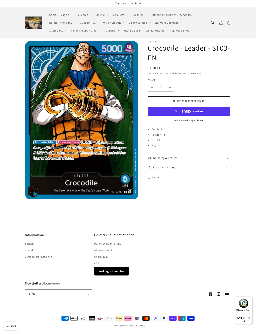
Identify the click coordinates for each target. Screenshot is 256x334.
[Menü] (250, 298)
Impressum (101, 256)
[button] (66, 15)
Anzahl (151, 80)
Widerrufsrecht (103, 250)
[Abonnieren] (88, 293)
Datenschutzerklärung (107, 243)
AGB (96, 263)
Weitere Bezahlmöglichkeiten (189, 120)
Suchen (29, 243)
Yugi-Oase (122, 325)
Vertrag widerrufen (112, 271)
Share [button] (155, 177)
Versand (164, 73)
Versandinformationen (38, 256)
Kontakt (30, 250)
